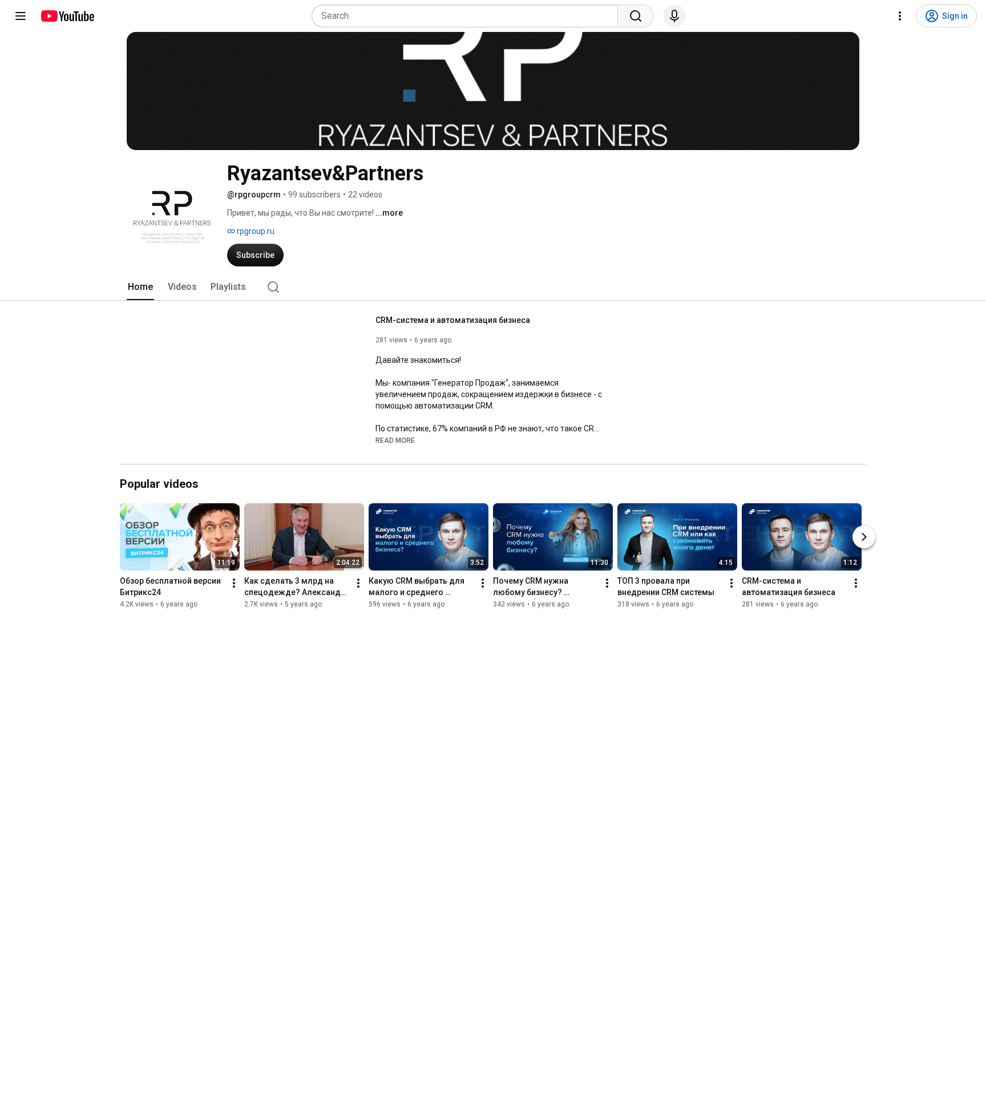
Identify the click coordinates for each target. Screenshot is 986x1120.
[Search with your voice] (674, 16)
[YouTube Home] (67, 16)
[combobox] (468, 16)
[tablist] (493, 287)
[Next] (863, 536)
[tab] (140, 287)
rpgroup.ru (254, 231)
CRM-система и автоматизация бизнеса (452, 320)
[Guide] (20, 16)
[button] (395, 440)
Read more (395, 440)
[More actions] (234, 583)
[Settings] (900, 16)
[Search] (635, 16)
